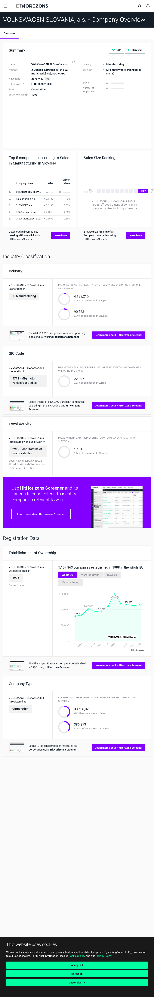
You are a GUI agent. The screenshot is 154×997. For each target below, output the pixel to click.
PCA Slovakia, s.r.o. (26, 212)
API (119, 50)
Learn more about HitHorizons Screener (118, 335)
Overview (9, 33)
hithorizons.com (138, 650)
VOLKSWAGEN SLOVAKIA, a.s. (33, 192)
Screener (137, 50)
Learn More (60, 235)
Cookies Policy (77, 955)
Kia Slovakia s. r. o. (25, 198)
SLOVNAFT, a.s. (24, 205)
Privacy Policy (103, 955)
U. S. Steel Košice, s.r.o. (28, 218)
